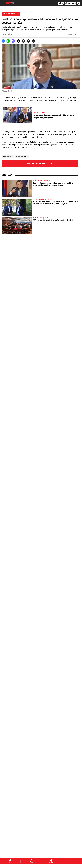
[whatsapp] (8, 41)
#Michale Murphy (21, 156)
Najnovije (31, 862)
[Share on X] (18, 41)
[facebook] (3, 41)
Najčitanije (51, 862)
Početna (10, 862)
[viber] (13, 41)
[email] (23, 41)
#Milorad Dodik (8, 156)
